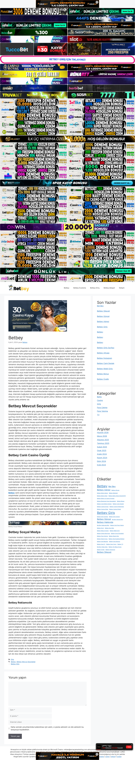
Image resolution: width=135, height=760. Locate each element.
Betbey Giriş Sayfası (105, 348)
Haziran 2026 (103, 432)
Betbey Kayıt (100, 528)
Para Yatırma (102, 411)
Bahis (99, 397)
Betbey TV (120, 544)
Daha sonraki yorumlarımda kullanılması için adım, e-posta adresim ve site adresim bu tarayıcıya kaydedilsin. (47, 728)
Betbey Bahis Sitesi (102, 496)
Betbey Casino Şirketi (115, 509)
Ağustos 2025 (103, 440)
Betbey (66, 288)
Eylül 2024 (101, 465)
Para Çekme (102, 408)
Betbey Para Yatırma (102, 536)
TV (98, 415)
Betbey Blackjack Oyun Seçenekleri (106, 501)
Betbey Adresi (103, 321)
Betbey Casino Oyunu (103, 506)
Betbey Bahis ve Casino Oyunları (105, 498)
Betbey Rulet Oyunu (102, 539)
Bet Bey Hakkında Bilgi (103, 525)
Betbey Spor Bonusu (114, 541)
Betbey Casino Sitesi (102, 509)
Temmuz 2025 (103, 443)
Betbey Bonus (103, 374)
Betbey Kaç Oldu (109, 528)
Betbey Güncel (103, 316)
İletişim (121, 288)
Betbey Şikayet (109, 288)
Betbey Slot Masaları (102, 541)
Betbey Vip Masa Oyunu (115, 547)
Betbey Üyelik (103, 379)
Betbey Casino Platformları (117, 506)
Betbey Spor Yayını (111, 544)
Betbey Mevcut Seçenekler (26, 662)
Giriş (12, 659)
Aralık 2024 (102, 454)
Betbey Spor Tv (101, 544)
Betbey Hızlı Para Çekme (117, 525)
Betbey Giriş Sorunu (114, 516)
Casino (100, 400)
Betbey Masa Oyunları (103, 530)
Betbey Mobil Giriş (105, 369)
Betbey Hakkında (105, 522)
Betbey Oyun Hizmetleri (117, 533)
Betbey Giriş (94, 288)
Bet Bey (100, 306)
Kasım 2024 (102, 458)
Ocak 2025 (101, 450)
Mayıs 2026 (102, 436)
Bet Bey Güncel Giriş (117, 519)
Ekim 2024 (101, 461)
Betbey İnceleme (79, 288)
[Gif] (67, 139)
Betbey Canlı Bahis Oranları (104, 504)
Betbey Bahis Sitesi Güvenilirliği (117, 496)
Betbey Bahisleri (113, 493)
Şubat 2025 (102, 447)
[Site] (33, 102)
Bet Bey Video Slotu (102, 547)
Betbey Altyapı (103, 353)
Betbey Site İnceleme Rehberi (116, 539)
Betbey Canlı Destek (105, 363)
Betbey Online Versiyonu (103, 533)
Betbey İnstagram (104, 358)
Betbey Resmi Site (114, 536)
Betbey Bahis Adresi (102, 493)
